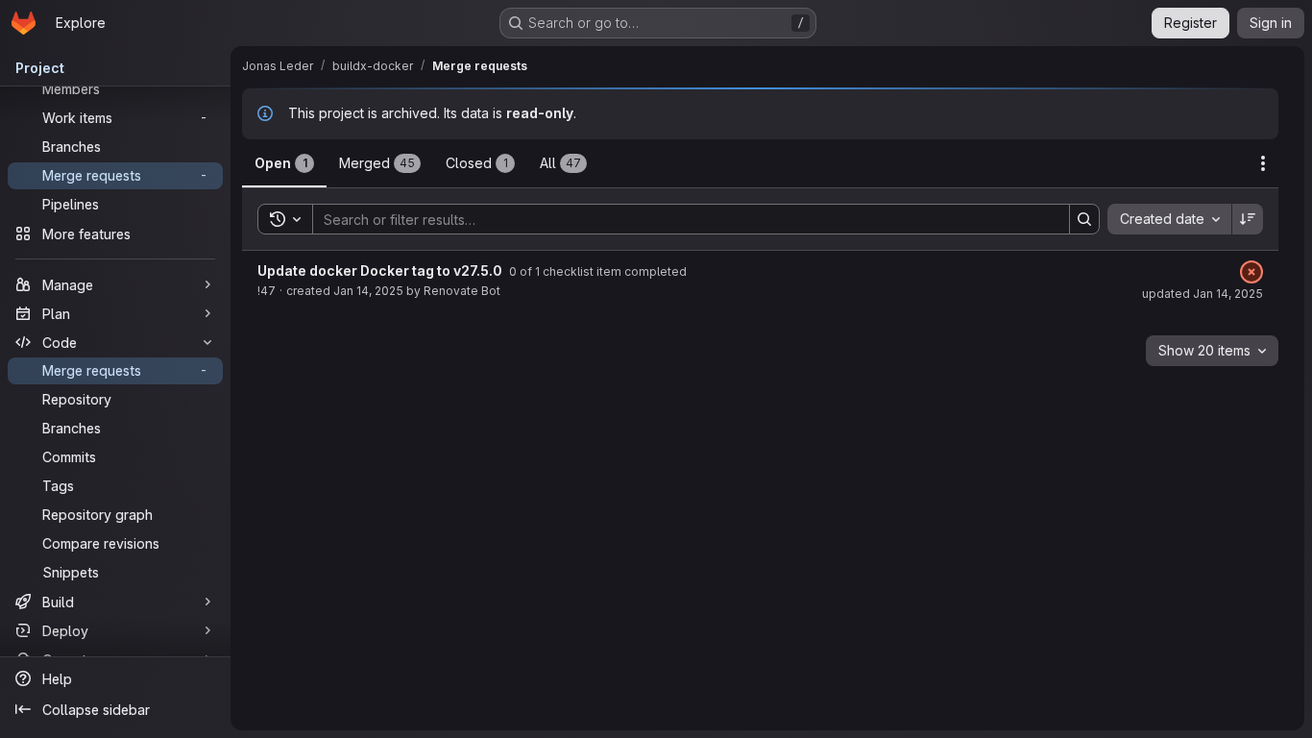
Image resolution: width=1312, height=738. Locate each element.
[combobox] (1169, 219)
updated (1202, 293)
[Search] (1084, 219)
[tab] (284, 163)
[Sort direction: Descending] (1247, 219)
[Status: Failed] (1251, 271)
